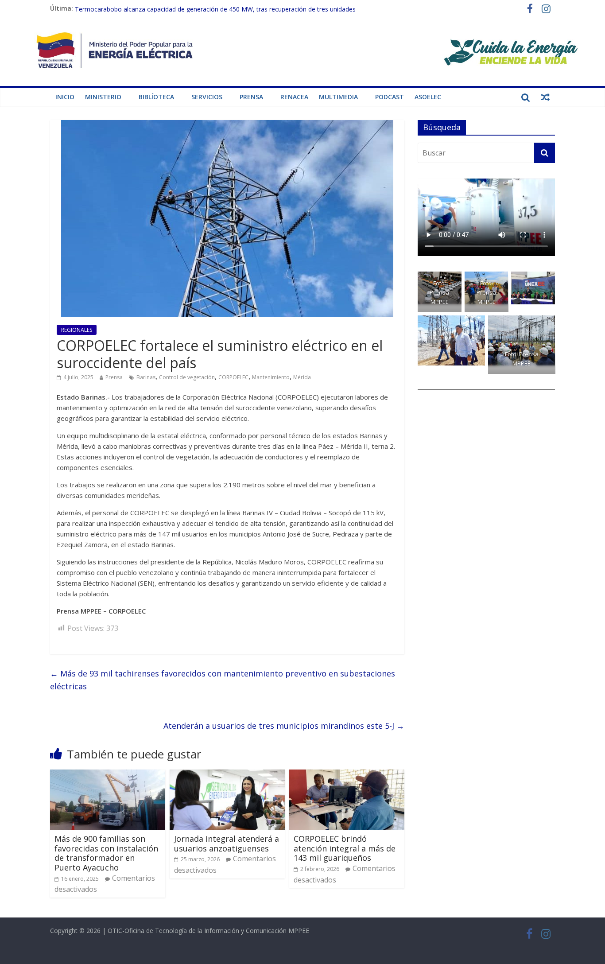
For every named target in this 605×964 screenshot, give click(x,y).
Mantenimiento (271, 377)
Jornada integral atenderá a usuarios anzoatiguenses (226, 843)
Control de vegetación (187, 377)
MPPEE (298, 930)
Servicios (206, 97)
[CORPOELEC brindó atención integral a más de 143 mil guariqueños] (346, 775)
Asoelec (428, 97)
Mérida (302, 377)
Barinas (145, 377)
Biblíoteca (156, 97)
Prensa (251, 97)
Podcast (389, 97)
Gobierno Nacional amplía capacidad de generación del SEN (160, 8)
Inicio (64, 97)
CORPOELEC (233, 377)
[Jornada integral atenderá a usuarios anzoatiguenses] (227, 775)
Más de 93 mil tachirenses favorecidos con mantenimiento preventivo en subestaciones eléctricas (222, 680)
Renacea (294, 97)
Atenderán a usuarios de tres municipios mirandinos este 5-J (283, 725)
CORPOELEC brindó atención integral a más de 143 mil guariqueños (345, 848)
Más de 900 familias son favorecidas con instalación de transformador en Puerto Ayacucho (106, 853)
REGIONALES (76, 330)
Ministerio (103, 97)
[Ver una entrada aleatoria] (545, 97)
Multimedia (338, 97)
